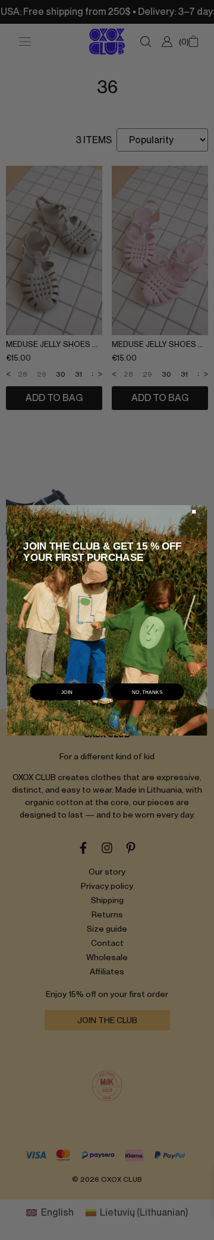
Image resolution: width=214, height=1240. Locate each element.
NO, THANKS (147, 692)
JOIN (67, 692)
